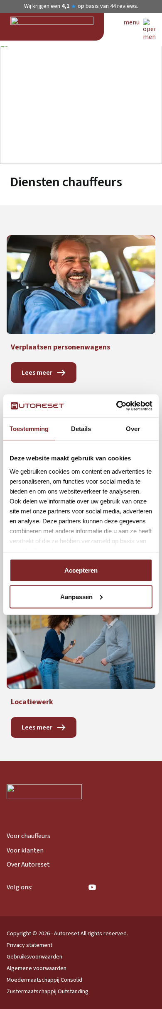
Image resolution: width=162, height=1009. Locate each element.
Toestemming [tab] (29, 428)
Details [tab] (81, 428)
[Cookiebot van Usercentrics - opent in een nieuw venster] (116, 405)
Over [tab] (133, 428)
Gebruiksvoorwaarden (34, 957)
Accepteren (81, 570)
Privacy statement (29, 945)
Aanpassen (76, 596)
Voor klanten (25, 850)
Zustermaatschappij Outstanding (47, 991)
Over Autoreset (28, 864)
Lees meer (37, 372)
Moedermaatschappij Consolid (44, 980)
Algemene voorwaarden (36, 968)
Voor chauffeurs (28, 835)
